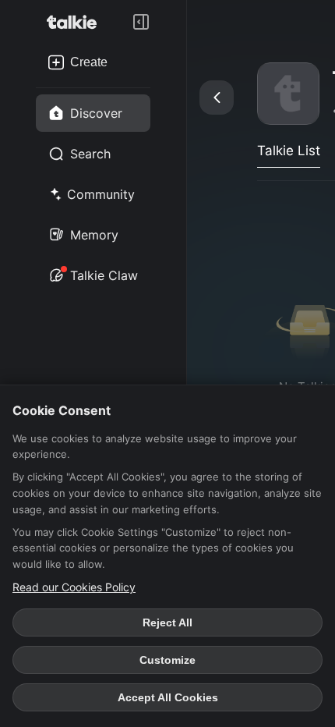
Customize (167, 660)
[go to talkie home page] (76, 22)
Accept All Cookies (168, 697)
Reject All (167, 622)
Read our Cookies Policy (74, 587)
